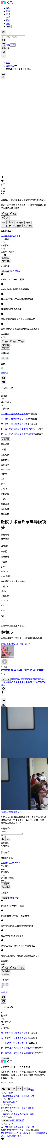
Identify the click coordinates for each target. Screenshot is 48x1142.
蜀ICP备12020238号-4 (10, 1133)
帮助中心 (21, 1127)
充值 (8, 45)
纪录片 (14, 682)
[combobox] (3, 32)
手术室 (8, 812)
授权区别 (5, 271)
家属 (13, 812)
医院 (3, 812)
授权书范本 (15, 271)
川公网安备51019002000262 (32, 1133)
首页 (8, 63)
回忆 (32, 682)
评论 (8, 840)
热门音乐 (5, 1108)
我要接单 (20, 1120)
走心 (36, 682)
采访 (25, 679)
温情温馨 (26, 682)
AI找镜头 (13, 1114)
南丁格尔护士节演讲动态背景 (14, 414)
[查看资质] (3, 382)
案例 (8, 23)
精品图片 (13, 1102)
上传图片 (5, 1102)
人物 (21, 679)
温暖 (19, 682)
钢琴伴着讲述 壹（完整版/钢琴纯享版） (19, 670)
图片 (8, 11)
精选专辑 (21, 1096)
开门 (21, 812)
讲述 (33, 679)
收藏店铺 (5, 439)
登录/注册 (5, 48)
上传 (13, 45)
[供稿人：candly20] (24, 368)
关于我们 (5, 1127)
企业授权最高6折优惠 (10, 236)
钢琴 (13, 679)
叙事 (17, 679)
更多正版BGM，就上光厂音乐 (14, 644)
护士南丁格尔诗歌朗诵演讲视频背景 (17, 429)
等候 (17, 812)
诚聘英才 (13, 1127)
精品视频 (13, 1096)
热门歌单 (21, 1108)
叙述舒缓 (39, 679)
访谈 (29, 679)
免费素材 (30, 1096)
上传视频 (5, 1096)
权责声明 (30, 1127)
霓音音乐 (41, 670)
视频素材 (10, 66)
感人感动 (7, 682)
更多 (8, 27)
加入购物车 (6, 261)
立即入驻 (30, 1108)
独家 (3, 74)
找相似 (27, 223)
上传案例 (5, 1114)
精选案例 (30, 1114)
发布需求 (5, 1121)
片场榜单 (22, 1114)
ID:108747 (6, 679)
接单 (8, 20)
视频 (8, 8)
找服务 (13, 1120)
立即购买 (5, 258)
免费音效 (13, 1108)
